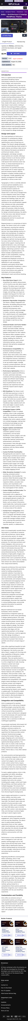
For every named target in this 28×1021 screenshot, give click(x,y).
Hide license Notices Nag (8, 993)
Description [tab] (5, 71)
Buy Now (16, 53)
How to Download (6, 988)
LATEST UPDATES (19, 1)
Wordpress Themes (10, 11)
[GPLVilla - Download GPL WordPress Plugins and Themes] (14, 4)
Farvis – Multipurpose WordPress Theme (20, 931)
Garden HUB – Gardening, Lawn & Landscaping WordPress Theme (20, 949)
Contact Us (4, 985)
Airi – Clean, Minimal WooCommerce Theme (6, 949)
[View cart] (26, 4)
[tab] (7, 41)
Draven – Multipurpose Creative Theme (6, 931)
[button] (2, 4)
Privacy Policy (5, 1008)
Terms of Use (5, 1010)
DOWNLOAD (6, 935)
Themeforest (20, 11)
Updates (3, 1002)
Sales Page (7, 35)
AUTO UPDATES (8, 1)
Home (2, 11)
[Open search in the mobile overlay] (14, 7)
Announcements (6, 1005)
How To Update (5, 990)
